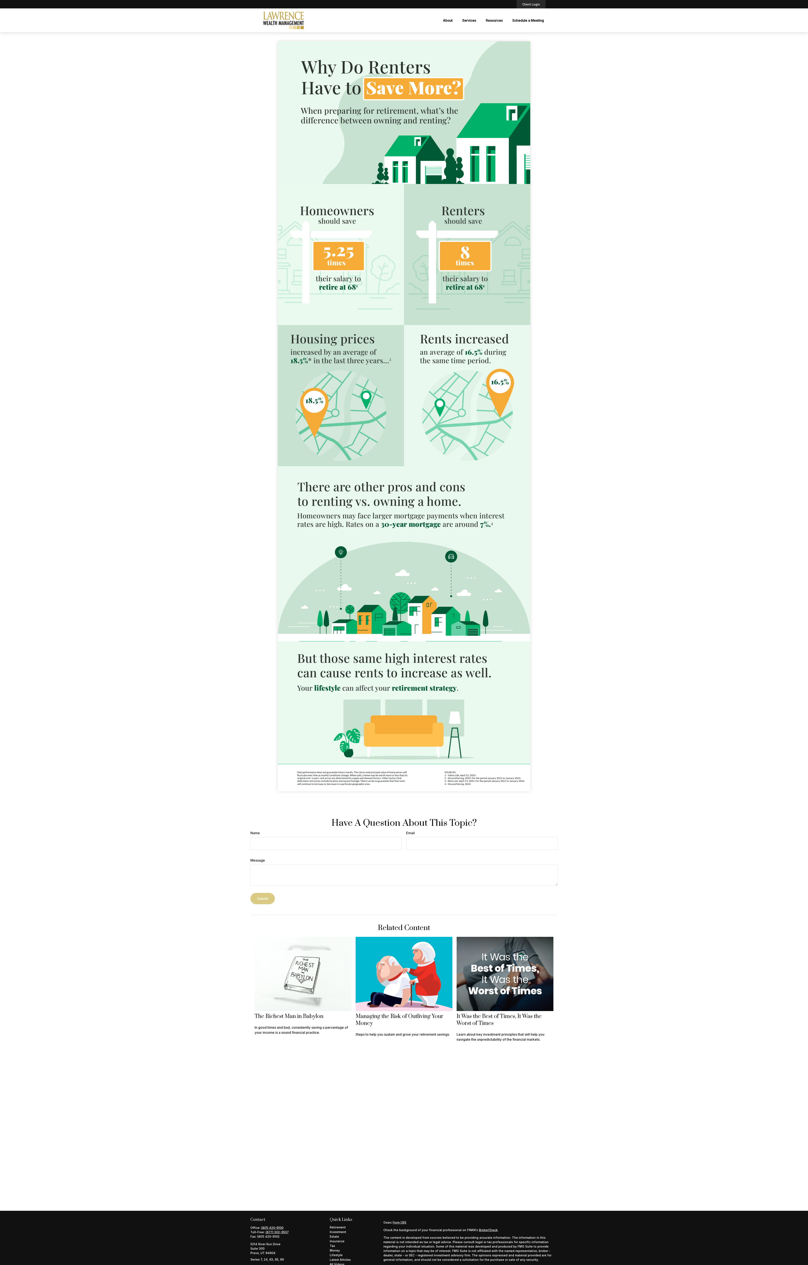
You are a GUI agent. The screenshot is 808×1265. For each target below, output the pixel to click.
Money (335, 1250)
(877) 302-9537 (277, 1232)
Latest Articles (340, 1259)
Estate (334, 1236)
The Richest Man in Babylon (289, 1016)
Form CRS (399, 1222)
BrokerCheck (488, 1230)
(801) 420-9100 (272, 1227)
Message (257, 860)
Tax (332, 1246)
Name (255, 833)
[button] (447, 20)
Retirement (338, 1227)
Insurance (337, 1241)
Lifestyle (336, 1255)
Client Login (531, 4)
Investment (338, 1232)
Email (410, 833)
